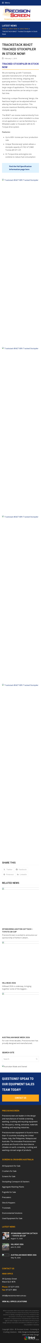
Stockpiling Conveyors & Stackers (15, 1181)
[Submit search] (37, 1059)
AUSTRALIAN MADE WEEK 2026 (16, 1037)
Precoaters (6, 1197)
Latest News (12, 28)
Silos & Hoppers (8, 1202)
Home (4, 28)
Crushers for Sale (9, 1171)
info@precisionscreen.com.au (14, 1295)
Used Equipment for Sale (12, 1218)
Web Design (34, 1334)
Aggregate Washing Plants (13, 1187)
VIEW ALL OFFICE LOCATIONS (14, 1301)
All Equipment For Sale (11, 1166)
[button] (6, 2)
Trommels (6, 1208)
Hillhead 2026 (9, 983)
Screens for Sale (8, 1176)
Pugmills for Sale (9, 1192)
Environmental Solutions (12, 1213)
